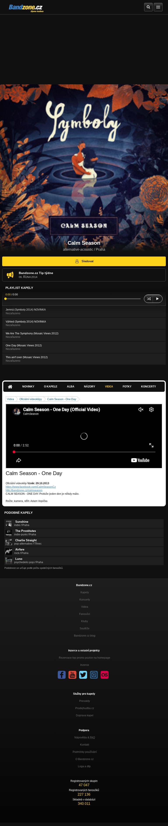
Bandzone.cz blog (84, 635)
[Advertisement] (84, 47)
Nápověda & (84, 737)
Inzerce (84, 664)
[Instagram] (94, 675)
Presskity (84, 701)
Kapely (84, 592)
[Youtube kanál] (72, 675)
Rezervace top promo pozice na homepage (84, 657)
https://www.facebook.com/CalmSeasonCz (31, 486)
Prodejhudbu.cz (84, 708)
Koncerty (148, 386)
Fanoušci (84, 614)
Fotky (127, 386)
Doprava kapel (84, 715)
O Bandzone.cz (84, 759)
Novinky (28, 386)
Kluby (84, 621)
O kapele (50, 386)
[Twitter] (83, 675)
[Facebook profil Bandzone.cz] (62, 675)
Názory (89, 386)
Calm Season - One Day (61, 399)
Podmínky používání (85, 751)
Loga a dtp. (84, 766)
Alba (70, 386)
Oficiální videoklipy (30, 399)
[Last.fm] (104, 675)
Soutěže (84, 628)
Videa (109, 386)
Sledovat (87, 261)
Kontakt (84, 744)
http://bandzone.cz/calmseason (24, 490)
